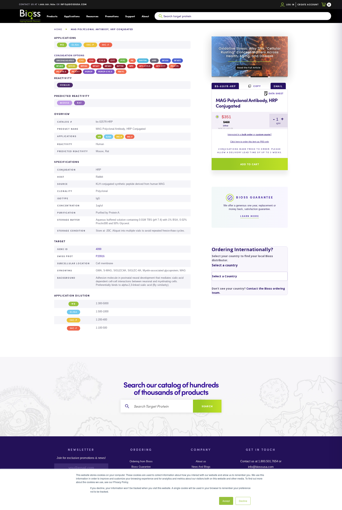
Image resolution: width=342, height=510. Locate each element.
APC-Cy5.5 (144, 66)
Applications (72, 16)
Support (130, 16)
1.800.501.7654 (47, 4)
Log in (290, 4)
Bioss (30, 16)
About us (201, 461)
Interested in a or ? (250, 134)
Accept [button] (226, 500)
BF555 (71, 66)
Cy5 (91, 60)
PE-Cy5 (175, 66)
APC (131, 66)
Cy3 (81, 60)
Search (207, 406)
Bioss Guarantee (141, 466)
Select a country (225, 265)
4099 (98, 249)
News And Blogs (201, 466)
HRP (154, 60)
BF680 (108, 66)
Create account (308, 4)
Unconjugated (65, 60)
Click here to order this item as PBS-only (249, 141)
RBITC (121, 72)
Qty (278, 123)
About (145, 16)
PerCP (88, 72)
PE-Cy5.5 (61, 72)
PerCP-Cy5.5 (105, 72)
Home (58, 29)
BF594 (84, 66)
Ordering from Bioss (141, 461)
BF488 (59, 66)
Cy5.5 (102, 60)
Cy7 (113, 60)
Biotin (142, 60)
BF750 (120, 66)
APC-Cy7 (160, 66)
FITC (123, 60)
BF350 (165, 60)
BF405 (177, 60)
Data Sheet (276, 93)
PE (132, 60)
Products (52, 16)
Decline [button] (243, 500)
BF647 (96, 66)
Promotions (112, 16)
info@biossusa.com (74, 4)
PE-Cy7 (76, 72)
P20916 (100, 256)
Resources (92, 16)
